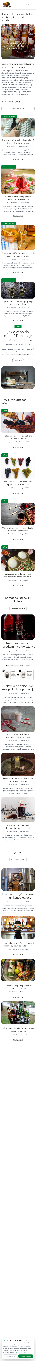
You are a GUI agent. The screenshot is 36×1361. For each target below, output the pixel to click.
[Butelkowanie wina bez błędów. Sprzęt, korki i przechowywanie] (18, 41)
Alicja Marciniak (12, 203)
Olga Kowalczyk (9, 52)
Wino (18, 327)
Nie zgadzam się (10, 1356)
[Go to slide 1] (28, 56)
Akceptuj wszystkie (25, 1356)
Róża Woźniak (11, 259)
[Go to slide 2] (30, 56)
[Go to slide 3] (31, 56)
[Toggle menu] (33, 5)
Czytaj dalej (18, 361)
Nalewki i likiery (8, 167)
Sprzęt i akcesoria (11, 39)
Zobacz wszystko (18, 108)
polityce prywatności (20, 1352)
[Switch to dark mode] (29, 4)
